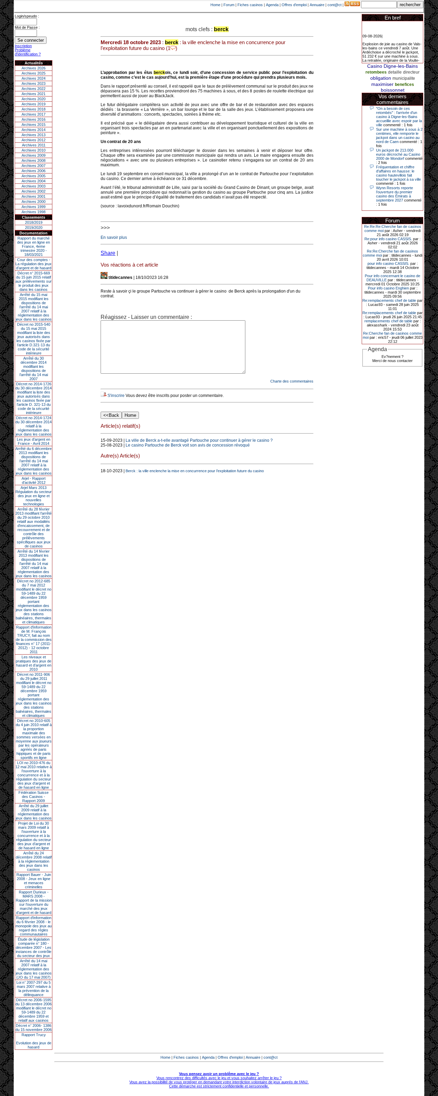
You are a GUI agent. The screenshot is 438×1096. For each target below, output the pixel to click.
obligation (380, 78)
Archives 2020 (34, 99)
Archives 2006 (34, 171)
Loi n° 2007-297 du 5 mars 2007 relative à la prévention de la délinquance (33, 988)
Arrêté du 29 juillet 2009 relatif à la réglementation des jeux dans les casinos (34, 812)
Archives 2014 (34, 130)
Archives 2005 (34, 176)
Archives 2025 (34, 73)
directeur (411, 72)
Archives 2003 (34, 186)
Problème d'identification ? (28, 52)
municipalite (403, 78)
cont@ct (334, 5)
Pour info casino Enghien (388, 288)
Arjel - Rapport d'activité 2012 (34, 480)
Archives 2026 (34, 68)
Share (108, 253)
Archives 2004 (34, 181)
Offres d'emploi (294, 5)
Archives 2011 (34, 145)
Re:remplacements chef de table (389, 300)
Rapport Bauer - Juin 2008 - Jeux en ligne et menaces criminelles (33, 881)
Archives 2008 (34, 160)
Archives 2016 (34, 119)
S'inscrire (116, 395)
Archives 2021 (34, 94)
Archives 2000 (34, 201)
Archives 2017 (34, 114)
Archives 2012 (34, 140)
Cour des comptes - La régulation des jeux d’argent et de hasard (33, 264)
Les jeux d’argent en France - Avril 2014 (33, 441)
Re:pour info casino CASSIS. (388, 239)
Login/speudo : (27, 16)
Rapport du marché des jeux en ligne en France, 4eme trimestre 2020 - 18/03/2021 (33, 246)
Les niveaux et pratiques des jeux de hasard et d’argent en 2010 (33, 663)
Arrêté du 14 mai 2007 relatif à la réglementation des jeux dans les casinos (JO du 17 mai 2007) (34, 969)
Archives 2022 (34, 89)
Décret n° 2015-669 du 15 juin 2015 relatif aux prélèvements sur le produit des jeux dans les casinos (33, 281)
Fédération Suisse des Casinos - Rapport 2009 (33, 796)
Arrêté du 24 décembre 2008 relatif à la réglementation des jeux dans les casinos (34, 861)
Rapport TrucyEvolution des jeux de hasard (33, 1041)
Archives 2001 (34, 196)
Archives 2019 (34, 104)
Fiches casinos (250, 5)
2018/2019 (33, 222)
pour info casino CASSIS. (388, 263)
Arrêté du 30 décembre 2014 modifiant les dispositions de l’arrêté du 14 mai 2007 (34, 368)
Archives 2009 (34, 155)
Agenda (272, 5)
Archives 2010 (34, 150)
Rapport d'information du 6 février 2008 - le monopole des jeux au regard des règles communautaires (33, 926)
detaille (395, 72)
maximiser (382, 84)
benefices (404, 84)
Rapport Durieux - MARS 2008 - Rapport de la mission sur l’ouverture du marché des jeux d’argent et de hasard (34, 902)
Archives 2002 (34, 191)
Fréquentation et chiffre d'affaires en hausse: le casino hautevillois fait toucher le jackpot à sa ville (398, 173)
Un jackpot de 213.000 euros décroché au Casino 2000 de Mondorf (398, 154)
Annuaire (317, 5)
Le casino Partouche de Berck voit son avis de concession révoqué (188, 445)
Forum (228, 5)
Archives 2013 (34, 135)
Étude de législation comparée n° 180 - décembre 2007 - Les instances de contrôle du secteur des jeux (33, 947)
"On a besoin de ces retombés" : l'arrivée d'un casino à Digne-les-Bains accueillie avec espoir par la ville (399, 116)
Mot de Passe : (27, 27)
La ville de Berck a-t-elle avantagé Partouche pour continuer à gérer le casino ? (199, 440)
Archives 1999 (34, 207)
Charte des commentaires (291, 381)
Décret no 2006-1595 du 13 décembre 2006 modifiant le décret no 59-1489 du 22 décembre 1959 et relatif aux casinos (33, 1010)
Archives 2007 (34, 166)
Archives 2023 (34, 83)
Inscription (23, 46)
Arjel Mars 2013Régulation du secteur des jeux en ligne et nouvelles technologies (33, 496)
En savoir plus (114, 237)
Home (215, 5)
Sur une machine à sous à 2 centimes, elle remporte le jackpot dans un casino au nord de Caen (399, 135)
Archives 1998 (34, 212)
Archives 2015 (34, 125)
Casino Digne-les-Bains (392, 66)
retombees (376, 72)
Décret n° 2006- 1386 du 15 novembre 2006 (33, 1027)
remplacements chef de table (388, 321)
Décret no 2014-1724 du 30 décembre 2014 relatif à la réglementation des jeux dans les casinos (33, 426)
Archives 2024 (34, 78)
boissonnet (392, 90)
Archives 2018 (34, 109)
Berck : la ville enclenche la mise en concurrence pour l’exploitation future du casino (195, 471)
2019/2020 (33, 227)
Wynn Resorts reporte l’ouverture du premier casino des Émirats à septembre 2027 (394, 194)
